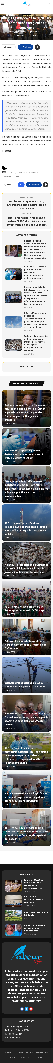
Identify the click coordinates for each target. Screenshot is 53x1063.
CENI (12, 172)
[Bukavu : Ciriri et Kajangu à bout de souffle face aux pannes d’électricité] (26, 675)
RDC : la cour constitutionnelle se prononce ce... (33, 899)
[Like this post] (22, 184)
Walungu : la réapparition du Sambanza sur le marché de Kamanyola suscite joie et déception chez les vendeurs (36, 343)
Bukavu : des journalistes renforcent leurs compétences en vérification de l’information (25, 644)
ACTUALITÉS (26, 1057)
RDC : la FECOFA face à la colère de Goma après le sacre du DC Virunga (24, 608)
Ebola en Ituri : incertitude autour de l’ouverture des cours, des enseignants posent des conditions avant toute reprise (26, 719)
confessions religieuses (28, 172)
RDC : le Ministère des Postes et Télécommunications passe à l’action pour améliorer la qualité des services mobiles (35, 320)
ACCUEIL (13, 1057)
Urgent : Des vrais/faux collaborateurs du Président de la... (34, 928)
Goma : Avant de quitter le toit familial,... (36, 914)
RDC (17, 176)
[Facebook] (22, 1009)
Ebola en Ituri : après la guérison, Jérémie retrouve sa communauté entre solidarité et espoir (35, 272)
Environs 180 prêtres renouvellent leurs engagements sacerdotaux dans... (33, 884)
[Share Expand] (37, 47)
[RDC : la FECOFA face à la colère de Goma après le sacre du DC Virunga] (26, 599)
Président (8, 176)
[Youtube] (31, 1009)
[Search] (50, 4)
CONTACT (39, 1057)
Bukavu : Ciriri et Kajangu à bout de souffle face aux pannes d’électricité (24, 685)
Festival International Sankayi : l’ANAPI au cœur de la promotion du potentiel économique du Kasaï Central (26, 797)
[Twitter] (26, 1009)
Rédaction (22, 32)
